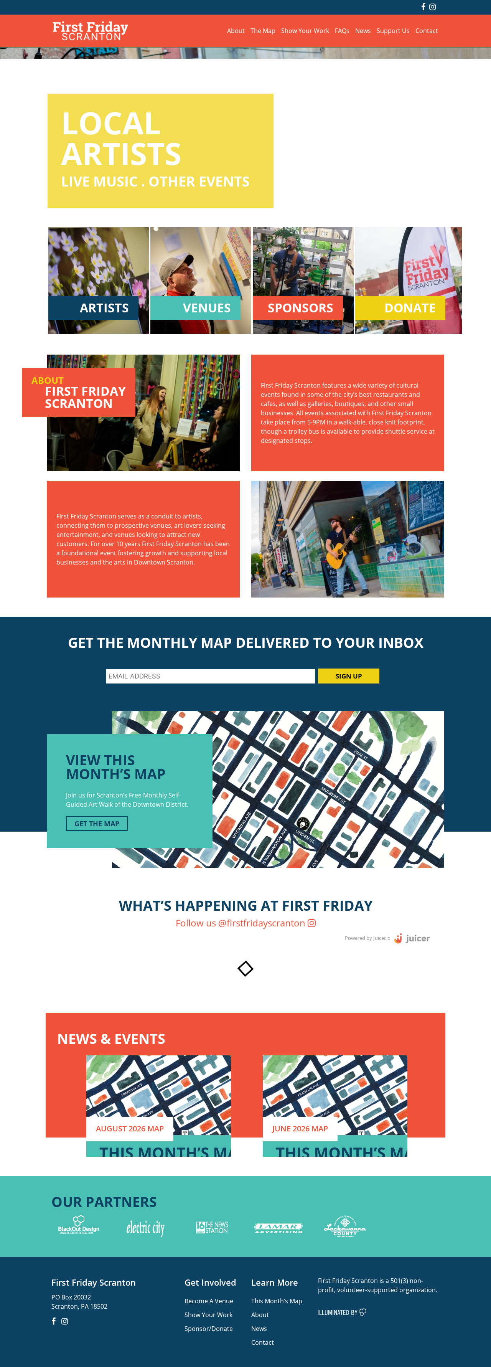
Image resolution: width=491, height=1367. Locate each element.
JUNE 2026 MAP (300, 1128)
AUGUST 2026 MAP (130, 1128)
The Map (262, 30)
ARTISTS (104, 308)
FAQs (342, 30)
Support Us (393, 30)
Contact (426, 30)
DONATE (410, 308)
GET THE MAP (96, 823)
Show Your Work (305, 30)
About (236, 30)
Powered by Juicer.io (367, 937)
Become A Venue (209, 1301)
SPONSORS (300, 308)
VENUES (207, 308)
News (363, 30)
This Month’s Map (276, 1301)
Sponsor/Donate (209, 1328)
